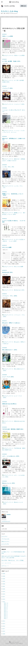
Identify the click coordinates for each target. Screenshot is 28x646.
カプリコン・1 (5, 565)
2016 (4, 599)
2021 (4, 586)
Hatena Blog (12, 643)
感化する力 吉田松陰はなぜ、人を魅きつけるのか (13, 139)
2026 (4, 573)
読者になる (23, 5)
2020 (4, 589)
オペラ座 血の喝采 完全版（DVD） (11, 61)
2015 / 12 (6, 603)
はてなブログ (4, 536)
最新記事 (4, 549)
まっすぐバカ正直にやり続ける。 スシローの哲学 (13, 221)
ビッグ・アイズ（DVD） (8, 377)
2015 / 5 (5, 613)
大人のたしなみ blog (9, 6)
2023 (4, 581)
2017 (4, 596)
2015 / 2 (5, 617)
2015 (4, 601)
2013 (4, 623)
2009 (4, 633)
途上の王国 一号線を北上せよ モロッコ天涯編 (12, 560)
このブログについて (6, 521)
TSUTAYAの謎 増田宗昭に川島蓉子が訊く (13, 429)
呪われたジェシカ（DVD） (8, 483)
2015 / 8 (5, 608)
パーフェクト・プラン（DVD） (10, 296)
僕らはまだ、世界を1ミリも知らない (11, 323)
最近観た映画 (5, 63)
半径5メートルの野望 (7, 36)
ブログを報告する (19, 643)
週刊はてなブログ (5, 541)
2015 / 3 (5, 615)
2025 (4, 576)
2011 (4, 628)
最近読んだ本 (5, 38)
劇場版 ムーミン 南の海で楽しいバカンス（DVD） (12, 194)
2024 (4, 578)
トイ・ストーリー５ (6, 563)
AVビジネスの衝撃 (6, 247)
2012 (4, 626)
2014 (4, 621)
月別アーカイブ (5, 571)
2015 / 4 (5, 614)
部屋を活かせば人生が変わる (9, 404)
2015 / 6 (5, 611)
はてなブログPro (5, 544)
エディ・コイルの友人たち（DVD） (11, 456)
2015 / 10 (6, 606)
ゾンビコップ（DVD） (7, 88)
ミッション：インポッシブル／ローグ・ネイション (13, 110)
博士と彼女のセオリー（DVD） (10, 350)
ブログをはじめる (5, 539)
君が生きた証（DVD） (7, 272)
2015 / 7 (5, 610)
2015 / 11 (6, 604)
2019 (4, 591)
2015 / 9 (5, 607)
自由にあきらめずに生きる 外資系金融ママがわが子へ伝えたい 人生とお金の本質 (14, 556)
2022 (4, 583)
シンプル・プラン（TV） (8, 167)
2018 (4, 594)
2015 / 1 (5, 618)
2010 (4, 631)
